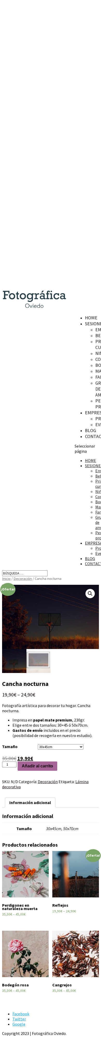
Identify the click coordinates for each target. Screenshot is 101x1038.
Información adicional (30, 802)
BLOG (90, 430)
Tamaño (10, 746)
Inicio (6, 578)
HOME (91, 318)
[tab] (30, 802)
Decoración (22, 578)
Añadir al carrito (37, 766)
